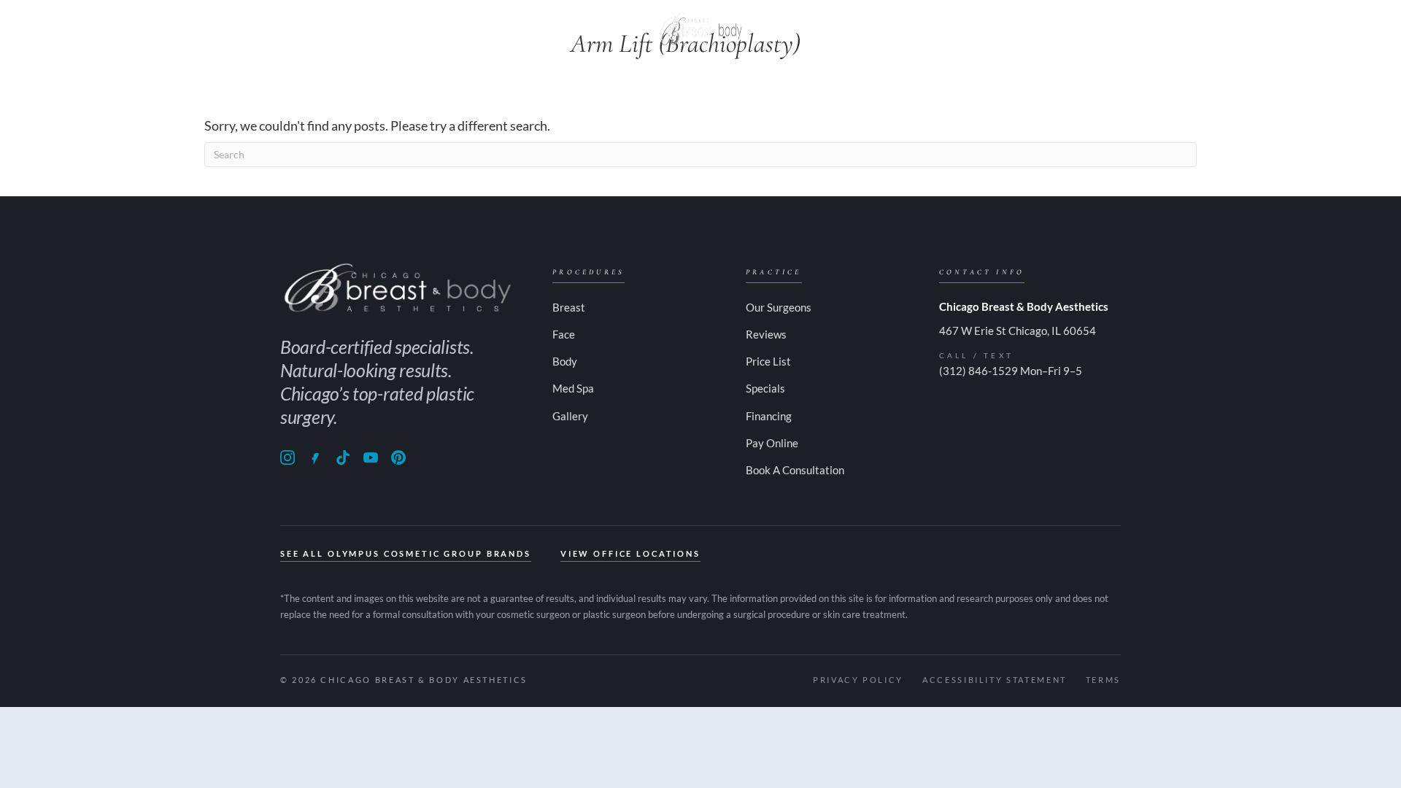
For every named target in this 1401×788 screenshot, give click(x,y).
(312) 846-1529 (978, 370)
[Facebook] (315, 457)
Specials (873, 29)
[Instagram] (287, 457)
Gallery (794, 29)
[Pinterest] (398, 457)
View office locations (630, 553)
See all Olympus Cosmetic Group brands (405, 553)
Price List (768, 361)
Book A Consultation (795, 469)
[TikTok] (343, 457)
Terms (1103, 679)
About (312, 29)
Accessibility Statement (994, 679)
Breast (388, 29)
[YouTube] (370, 457)
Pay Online (1070, 29)
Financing (769, 415)
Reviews (766, 334)
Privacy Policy (858, 679)
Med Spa (598, 29)
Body (460, 29)
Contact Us (967, 29)
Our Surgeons (778, 307)
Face (523, 29)
